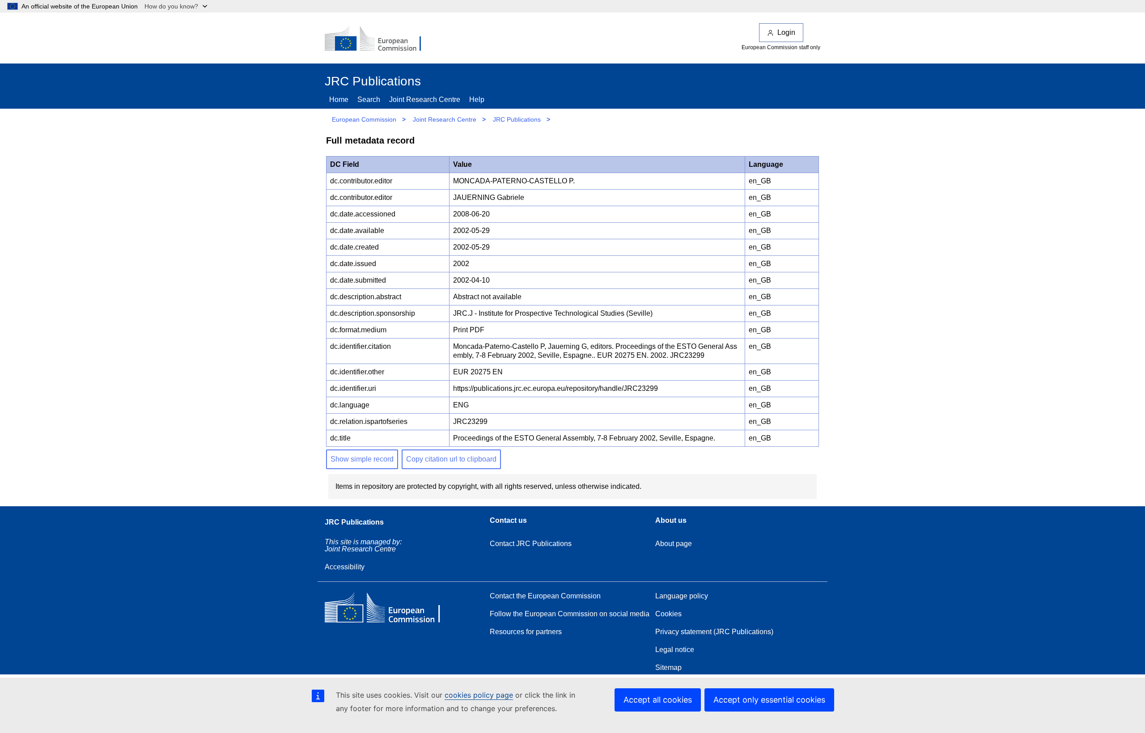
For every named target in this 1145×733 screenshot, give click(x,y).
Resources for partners (526, 632)
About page (673, 543)
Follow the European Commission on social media (569, 614)
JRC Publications (517, 119)
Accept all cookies (657, 699)
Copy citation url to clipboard (451, 459)
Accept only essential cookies (769, 699)
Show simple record (362, 459)
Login (786, 32)
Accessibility (345, 567)
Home (338, 99)
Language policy (681, 596)
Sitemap (668, 667)
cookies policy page (479, 695)
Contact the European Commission (545, 596)
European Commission (364, 119)
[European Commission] (379, 39)
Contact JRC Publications (531, 543)
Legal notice (674, 649)
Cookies (668, 614)
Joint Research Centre (424, 99)
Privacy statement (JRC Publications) (714, 632)
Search (368, 99)
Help (476, 99)
